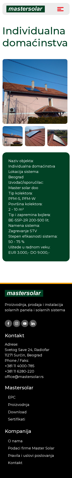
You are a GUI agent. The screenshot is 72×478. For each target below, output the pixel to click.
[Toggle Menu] (60, 9)
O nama (15, 441)
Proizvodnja (18, 405)
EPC (12, 397)
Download (17, 412)
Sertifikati (16, 419)
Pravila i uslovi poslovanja (31, 455)
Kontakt (15, 463)
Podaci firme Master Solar (31, 448)
